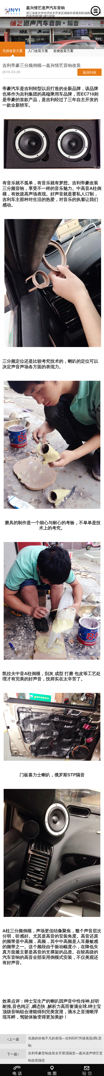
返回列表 (89, 72)
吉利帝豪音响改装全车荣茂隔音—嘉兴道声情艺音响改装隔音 (65, 1056)
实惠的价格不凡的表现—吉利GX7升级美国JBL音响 (65, 1042)
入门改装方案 (38, 50)
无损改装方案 (12, 50)
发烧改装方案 (63, 50)
